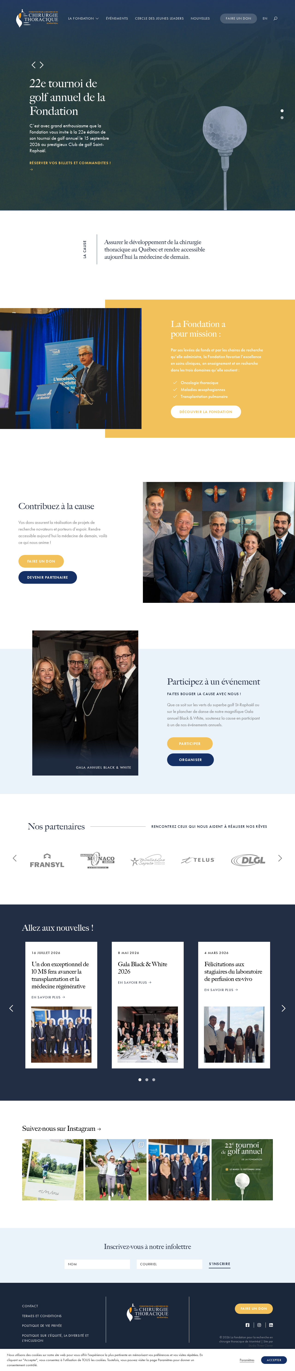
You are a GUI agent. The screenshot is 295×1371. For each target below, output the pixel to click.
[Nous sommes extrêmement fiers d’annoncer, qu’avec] (179, 1169)
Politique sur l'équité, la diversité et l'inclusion (55, 1338)
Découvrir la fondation (206, 411)
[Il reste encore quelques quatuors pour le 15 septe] (52, 1169)
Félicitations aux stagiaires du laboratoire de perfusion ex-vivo (233, 971)
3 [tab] (154, 1080)
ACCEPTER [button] (274, 1360)
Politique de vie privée (42, 1325)
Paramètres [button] (247, 1360)
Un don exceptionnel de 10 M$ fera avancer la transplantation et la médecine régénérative (60, 975)
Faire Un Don (41, 561)
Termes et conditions (42, 1316)
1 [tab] (282, 111)
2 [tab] (282, 118)
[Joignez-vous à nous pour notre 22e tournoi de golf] (242, 1169)
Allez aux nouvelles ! (58, 927)
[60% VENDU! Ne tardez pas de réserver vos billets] (116, 1169)
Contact (30, 1306)
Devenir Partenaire (47, 577)
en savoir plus (47, 997)
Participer (190, 743)
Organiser (190, 759)
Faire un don (238, 18)
